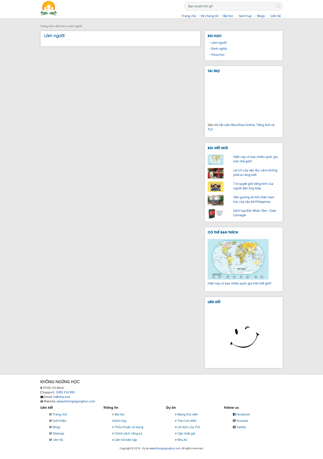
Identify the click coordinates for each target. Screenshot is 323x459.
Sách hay (245, 16)
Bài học (227, 16)
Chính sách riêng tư (128, 433)
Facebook (243, 414)
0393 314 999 (65, 392)
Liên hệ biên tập (126, 440)
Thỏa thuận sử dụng (129, 427)
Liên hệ (275, 16)
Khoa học (218, 55)
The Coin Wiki (186, 421)
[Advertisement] (236, 98)
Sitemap (58, 433)
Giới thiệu (59, 421)
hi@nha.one (61, 397)
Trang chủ (188, 16)
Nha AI (182, 440)
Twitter (241, 427)
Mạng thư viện (187, 414)
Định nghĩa (219, 49)
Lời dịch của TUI (188, 427)
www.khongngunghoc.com (76, 401)
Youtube (242, 421)
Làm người (219, 43)
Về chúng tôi (209, 16)
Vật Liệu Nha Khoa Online (237, 125)
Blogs (260, 16)
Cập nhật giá (186, 433)
